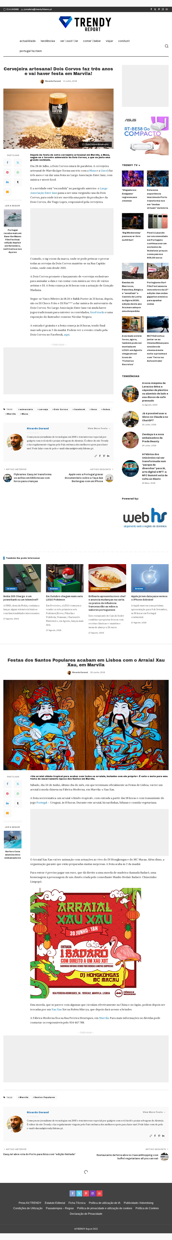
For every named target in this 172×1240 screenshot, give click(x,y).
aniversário (26, 409)
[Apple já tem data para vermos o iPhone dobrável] (150, 578)
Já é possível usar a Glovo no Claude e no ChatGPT (155, 417)
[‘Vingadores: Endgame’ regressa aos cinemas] (133, 179)
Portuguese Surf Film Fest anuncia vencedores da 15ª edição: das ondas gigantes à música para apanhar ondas (157, 293)
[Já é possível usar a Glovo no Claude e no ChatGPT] (130, 419)
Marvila (11, 414)
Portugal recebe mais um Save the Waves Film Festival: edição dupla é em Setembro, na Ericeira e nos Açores (12, 241)
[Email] (7, 192)
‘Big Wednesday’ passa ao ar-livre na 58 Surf (131, 236)
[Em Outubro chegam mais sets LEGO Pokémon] (65, 578)
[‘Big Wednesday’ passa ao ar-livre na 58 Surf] (133, 221)
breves (11, 589)
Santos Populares (44, 1097)
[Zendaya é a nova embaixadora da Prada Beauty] (130, 440)
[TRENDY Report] (86, 24)
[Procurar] (167, 46)
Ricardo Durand (53, 81)
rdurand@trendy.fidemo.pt (79, 448)
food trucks (97, 312)
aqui (66, 334)
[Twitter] (155, 9)
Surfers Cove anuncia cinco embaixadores (12, 854)
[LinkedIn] (7, 182)
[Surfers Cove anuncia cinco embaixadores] (13, 839)
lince (94, 409)
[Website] (96, 456)
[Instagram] (163, 9)
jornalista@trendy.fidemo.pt (38, 9)
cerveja (43, 409)
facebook (79, 409)
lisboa (106, 409)
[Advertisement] (72, 231)
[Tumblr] (18, 182)
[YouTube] (167, 9)
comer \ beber (100, 589)
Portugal (41, 802)
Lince (104, 170)
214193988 (12, 9)
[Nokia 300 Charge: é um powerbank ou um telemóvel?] (22, 578)
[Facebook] (151, 9)
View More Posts (98, 428)
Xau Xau (57, 1009)
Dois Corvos (61, 409)
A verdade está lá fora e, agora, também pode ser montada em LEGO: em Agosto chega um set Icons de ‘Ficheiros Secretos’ (132, 350)
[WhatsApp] (18, 172)
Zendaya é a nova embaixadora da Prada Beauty (153, 438)
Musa (92, 170)
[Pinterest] (159, 9)
